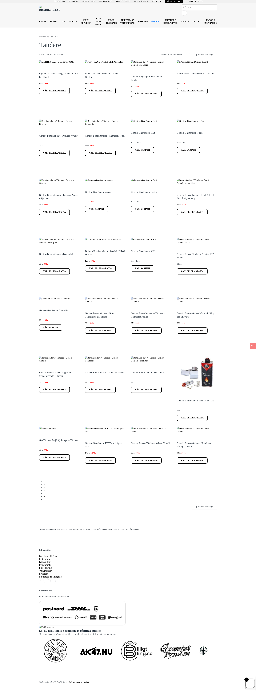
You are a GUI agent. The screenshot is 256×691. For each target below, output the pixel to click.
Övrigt (155, 21)
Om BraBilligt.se (48, 555)
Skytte (73, 21)
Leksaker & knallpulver (170, 21)
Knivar (42, 21)
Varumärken (45, 570)
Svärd (53, 21)
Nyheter (43, 573)
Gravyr (185, 21)
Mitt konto (45, 558)
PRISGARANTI (106, 1)
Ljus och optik (98, 21)
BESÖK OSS (59, 1)
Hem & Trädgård (111, 21)
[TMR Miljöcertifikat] (46, 627)
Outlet (197, 21)
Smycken (143, 21)
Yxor (63, 21)
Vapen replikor (86, 21)
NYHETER (156, 1)
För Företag (45, 567)
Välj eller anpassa (54, 91)
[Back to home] (50, 10)
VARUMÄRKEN (141, 1)
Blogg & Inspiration (210, 21)
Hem (41, 36)
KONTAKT (73, 1)
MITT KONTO (195, 1)
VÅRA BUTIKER (174, 1)
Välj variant (142, 150)
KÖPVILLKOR (88, 1)
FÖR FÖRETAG (123, 1)
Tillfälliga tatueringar (127, 21)
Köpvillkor (45, 561)
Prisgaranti (45, 564)
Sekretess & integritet (50, 576)
